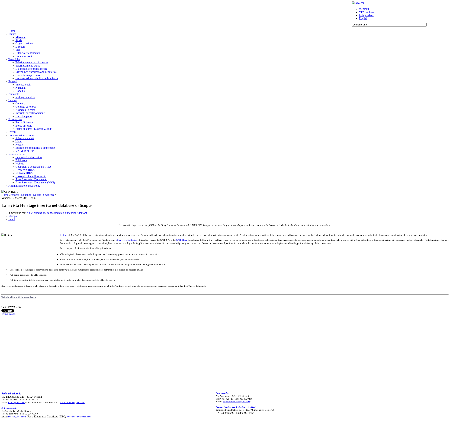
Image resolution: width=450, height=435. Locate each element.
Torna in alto (8, 313)
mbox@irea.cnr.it (16, 402)
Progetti (14, 194)
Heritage (64, 235)
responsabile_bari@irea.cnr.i (236, 401)
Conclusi (26, 194)
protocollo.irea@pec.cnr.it (72, 402)
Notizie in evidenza (43, 194)
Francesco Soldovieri (127, 240)
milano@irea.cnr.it (17, 416)
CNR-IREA (181, 240)
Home (4, 194)
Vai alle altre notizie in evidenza (18, 297)
